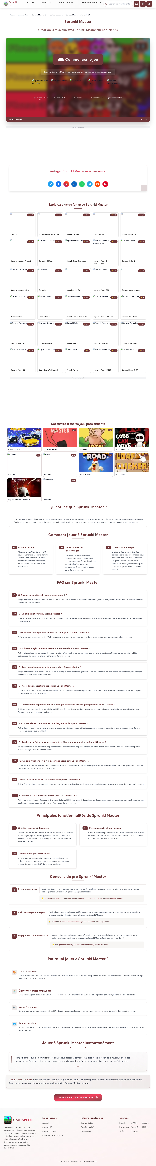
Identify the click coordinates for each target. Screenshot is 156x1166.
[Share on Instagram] (66, 184)
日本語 (134, 1123)
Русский (134, 1127)
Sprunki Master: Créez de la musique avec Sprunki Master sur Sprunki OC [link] (61, 15)
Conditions (86, 1131)
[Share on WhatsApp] (82, 184)
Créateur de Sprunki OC (91, 2)
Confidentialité (87, 1127)
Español (145, 1123)
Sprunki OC (46, 2)
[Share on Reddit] (97, 184)
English (122, 1123)
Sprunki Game (23, 15)
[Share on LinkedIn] (74, 184)
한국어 (122, 1131)
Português (124, 1127)
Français (134, 1131)
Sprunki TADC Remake (21, 1079)
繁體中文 (146, 1127)
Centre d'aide (87, 1123)
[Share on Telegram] (90, 184)
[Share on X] (51, 184)
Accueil (30, 2)
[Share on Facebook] (58, 184)
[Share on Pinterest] (105, 184)
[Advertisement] (78, 145)
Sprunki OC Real (65, 2)
